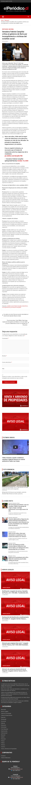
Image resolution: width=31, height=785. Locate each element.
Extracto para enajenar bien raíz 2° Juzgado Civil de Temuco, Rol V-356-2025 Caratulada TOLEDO (15, 644)
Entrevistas (3, 727)
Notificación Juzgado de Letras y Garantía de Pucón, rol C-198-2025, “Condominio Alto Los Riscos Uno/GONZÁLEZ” (15, 592)
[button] (15, 459)
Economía (3, 721)
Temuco (3, 744)
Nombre (4, 356)
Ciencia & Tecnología (6, 713)
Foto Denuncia (4, 729)
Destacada (5, 29)
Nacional (11, 29)
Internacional (4, 733)
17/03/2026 (5, 672)
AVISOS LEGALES (8, 570)
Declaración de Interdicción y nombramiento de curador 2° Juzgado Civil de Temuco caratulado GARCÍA (15, 618)
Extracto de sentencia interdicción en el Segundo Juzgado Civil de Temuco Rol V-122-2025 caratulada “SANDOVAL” (14, 670)
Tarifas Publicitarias (5, 757)
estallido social (10, 306)
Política (3, 742)
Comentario (5, 338)
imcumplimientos (6, 307)
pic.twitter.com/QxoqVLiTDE (13, 156)
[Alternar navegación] (3, 16)
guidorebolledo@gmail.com (16, 769)
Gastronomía (4, 731)
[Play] (15, 447)
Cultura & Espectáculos (6, 715)
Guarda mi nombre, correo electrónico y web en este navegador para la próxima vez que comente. (14, 377)
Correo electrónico (7, 362)
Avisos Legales (6, 587)
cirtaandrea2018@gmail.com (16, 777)
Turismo (3, 746)
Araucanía (3, 709)
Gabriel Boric (25, 306)
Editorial (3, 723)
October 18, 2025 (22, 161)
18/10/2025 (5, 41)
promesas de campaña (16, 307)
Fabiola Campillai (18, 306)
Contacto (3, 755)
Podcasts (3, 739)
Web (3, 368)
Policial (2, 741)
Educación (3, 725)
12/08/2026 (5, 594)
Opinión (3, 737)
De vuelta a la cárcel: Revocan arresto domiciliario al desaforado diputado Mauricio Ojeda (16, 315)
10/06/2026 (5, 646)
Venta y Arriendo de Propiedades (9, 748)
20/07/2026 (5, 620)
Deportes (3, 717)
